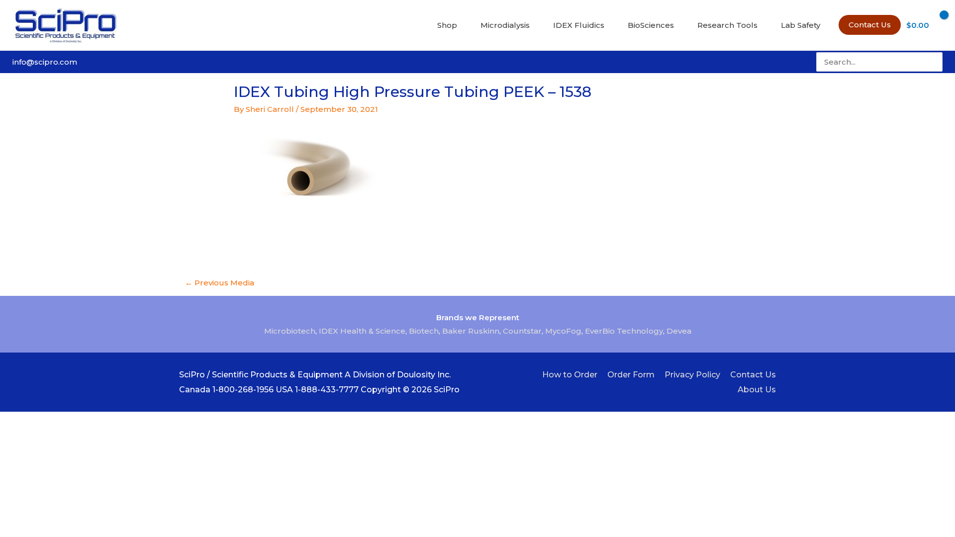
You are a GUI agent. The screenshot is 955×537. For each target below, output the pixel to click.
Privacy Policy (692, 374)
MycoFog (563, 331)
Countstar (522, 331)
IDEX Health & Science (362, 331)
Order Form (631, 374)
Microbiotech (289, 331)
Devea (679, 331)
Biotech (424, 331)
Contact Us (753, 374)
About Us (757, 389)
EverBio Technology (624, 331)
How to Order (569, 374)
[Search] (936, 62)
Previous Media (219, 282)
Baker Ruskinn (470, 331)
